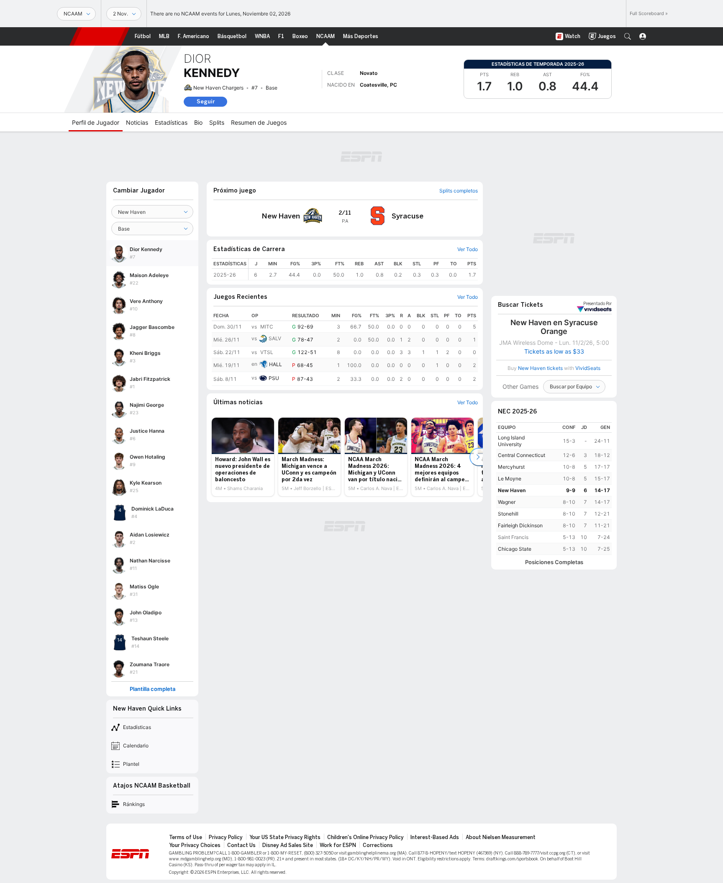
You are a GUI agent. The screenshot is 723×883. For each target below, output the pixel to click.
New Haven (512, 490)
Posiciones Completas (554, 562)
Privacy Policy (226, 837)
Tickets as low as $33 (554, 351)
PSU (274, 378)
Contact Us (241, 845)
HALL (275, 364)
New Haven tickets (540, 368)
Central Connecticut (521, 455)
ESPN (99, 36)
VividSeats (597, 303)
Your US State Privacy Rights (284, 837)
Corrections (378, 845)
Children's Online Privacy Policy (365, 837)
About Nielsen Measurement (501, 837)
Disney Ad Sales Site (287, 845)
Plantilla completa (152, 689)
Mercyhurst (511, 467)
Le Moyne (509, 478)
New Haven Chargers (218, 88)
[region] (363, 269)
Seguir (206, 101)
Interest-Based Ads (434, 837)
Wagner (506, 502)
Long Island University (511, 440)
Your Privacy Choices (194, 845)
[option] (243, 457)
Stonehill (508, 514)
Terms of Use (185, 837)
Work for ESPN (338, 845)
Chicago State (514, 549)
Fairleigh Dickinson (520, 525)
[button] (627, 36)
